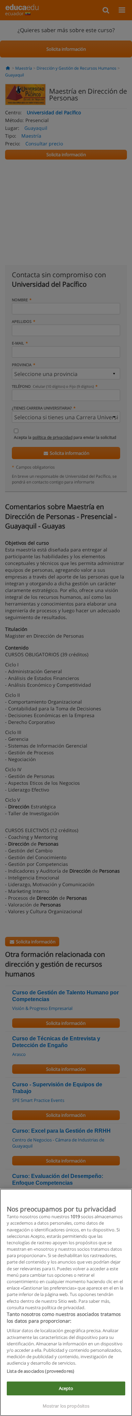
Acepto (66, 1388)
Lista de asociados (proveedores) (40, 1371)
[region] (66, 1302)
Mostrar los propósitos (66, 1406)
